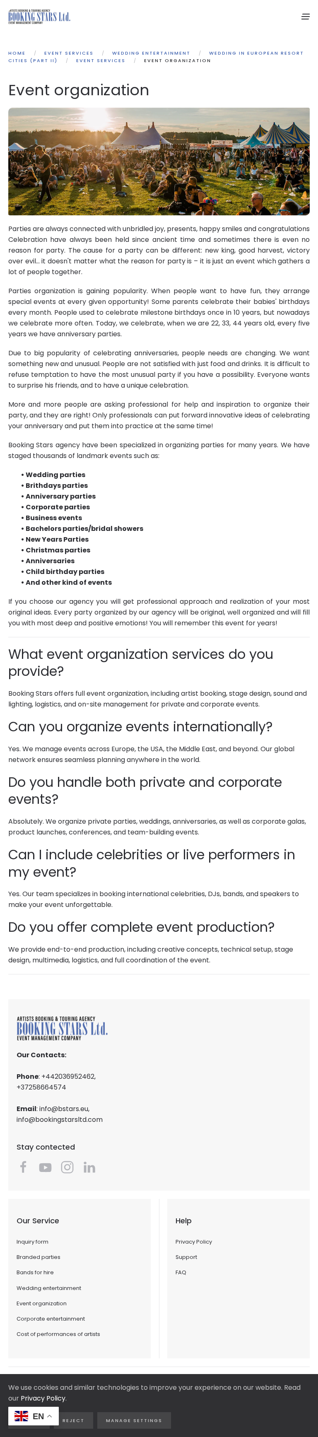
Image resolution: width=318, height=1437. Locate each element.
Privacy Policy (194, 1242)
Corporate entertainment (51, 1319)
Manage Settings (134, 1420)
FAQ (181, 1272)
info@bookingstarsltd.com (60, 1119)
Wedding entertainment (49, 1288)
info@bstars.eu (63, 1109)
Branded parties (38, 1257)
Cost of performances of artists (58, 1334)
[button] (305, 16)
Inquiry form (32, 1242)
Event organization (42, 1303)
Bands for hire (35, 1272)
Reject (73, 1420)
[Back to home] (39, 16)
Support (186, 1257)
